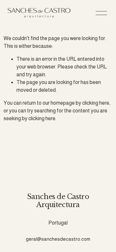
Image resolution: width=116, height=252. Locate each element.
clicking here (95, 103)
